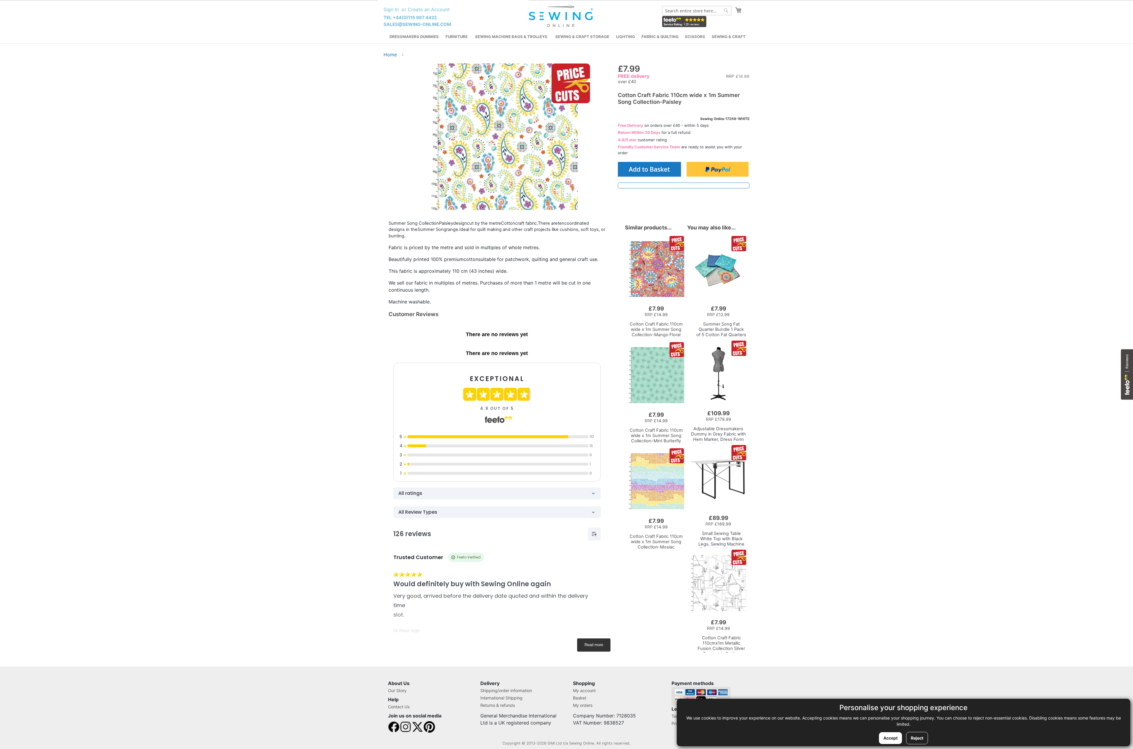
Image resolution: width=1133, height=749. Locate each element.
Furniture (457, 36)
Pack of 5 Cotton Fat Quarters (721, 329)
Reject (917, 737)
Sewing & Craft (729, 36)
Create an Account (429, 9)
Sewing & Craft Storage (582, 36)
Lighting (625, 36)
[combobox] (696, 10)
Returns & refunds (497, 705)
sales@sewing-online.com (417, 24)
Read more (593, 645)
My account (584, 690)
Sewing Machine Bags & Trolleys (511, 36)
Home (390, 55)
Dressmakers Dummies (414, 36)
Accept (890, 737)
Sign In (391, 9)
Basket (579, 697)
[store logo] (562, 16)
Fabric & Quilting (660, 36)
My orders (582, 705)
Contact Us (399, 706)
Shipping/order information (506, 690)
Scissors (695, 36)
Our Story (397, 690)
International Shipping (501, 697)
